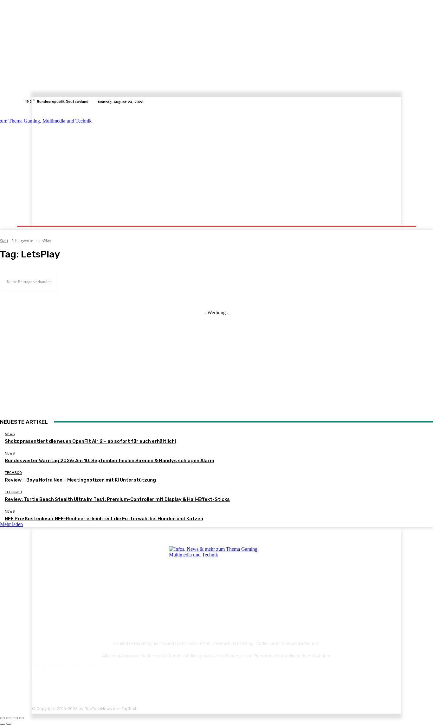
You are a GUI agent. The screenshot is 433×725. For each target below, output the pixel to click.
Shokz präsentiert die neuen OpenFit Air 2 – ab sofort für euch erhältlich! (90, 441)
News (10, 434)
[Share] (8, 718)
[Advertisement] (272, 159)
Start (4, 240)
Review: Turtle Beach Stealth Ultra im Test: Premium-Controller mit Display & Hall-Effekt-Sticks (117, 499)
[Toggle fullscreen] (15, 718)
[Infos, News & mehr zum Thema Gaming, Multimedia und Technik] (87, 158)
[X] (397, 102)
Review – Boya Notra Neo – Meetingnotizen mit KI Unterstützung (80, 480)
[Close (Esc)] (2, 718)
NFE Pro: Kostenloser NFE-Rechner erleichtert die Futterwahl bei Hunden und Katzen (104, 519)
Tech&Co (13, 473)
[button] (401, 217)
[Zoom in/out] (21, 718)
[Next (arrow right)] (8, 724)
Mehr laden (11, 524)
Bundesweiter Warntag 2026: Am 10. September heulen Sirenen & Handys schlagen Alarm (109, 460)
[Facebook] (382, 102)
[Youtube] (405, 102)
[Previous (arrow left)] (2, 724)
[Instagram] (389, 102)
